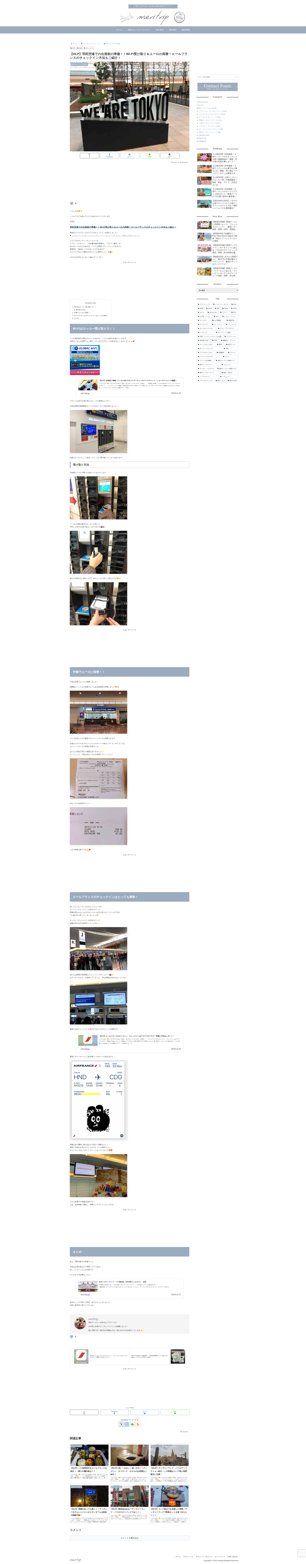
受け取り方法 (80, 310)
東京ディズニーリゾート (210, 132)
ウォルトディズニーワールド (212, 114)
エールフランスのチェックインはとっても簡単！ (91, 315)
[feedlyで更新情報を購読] (132, 1424)
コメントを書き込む (129, 1538)
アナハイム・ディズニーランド (213, 111)
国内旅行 (201, 138)
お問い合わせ (232, 1557)
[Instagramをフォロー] (126, 1424)
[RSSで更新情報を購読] (137, 1424)
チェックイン (90, 48)
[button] (169, 155)
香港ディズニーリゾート (210, 120)
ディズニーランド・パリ (210, 117)
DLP (73, 48)
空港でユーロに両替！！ (82, 313)
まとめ (76, 318)
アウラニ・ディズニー (209, 126)
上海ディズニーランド (209, 123)
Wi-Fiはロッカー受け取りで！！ (85, 307)
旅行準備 (201, 141)
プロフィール (188, 1557)
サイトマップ (220, 1557)
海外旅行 (204, 135)
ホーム (178, 1557)
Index (200, 105)
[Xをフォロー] (121, 1424)
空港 (80, 48)
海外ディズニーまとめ (206, 108)
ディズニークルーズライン (211, 129)
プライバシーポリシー (204, 1557)
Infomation (202, 102)
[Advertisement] (129, 181)
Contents (88, 303)
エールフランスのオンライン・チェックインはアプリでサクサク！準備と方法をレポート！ (106, 235)
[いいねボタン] (71, 203)
